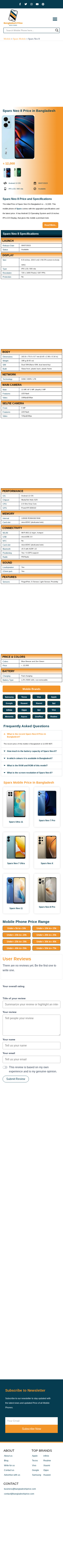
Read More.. (50, 225)
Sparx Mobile (19, 38)
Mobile (7, 38)
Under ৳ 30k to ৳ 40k (46, 941)
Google (9, 703)
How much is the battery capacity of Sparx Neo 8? (32, 751)
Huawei (24, 703)
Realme (53, 717)
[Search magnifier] (56, 30)
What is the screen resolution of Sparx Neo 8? (29, 773)
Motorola (9, 717)
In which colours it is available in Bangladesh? (29, 758)
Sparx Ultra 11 (16, 822)
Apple (54, 697)
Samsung (9, 697)
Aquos (24, 717)
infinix (9, 710)
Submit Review (15, 1078)
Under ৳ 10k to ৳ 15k (46, 928)
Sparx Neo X (47, 863)
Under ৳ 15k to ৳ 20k (17, 935)
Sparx (19, 209)
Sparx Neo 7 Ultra (16, 863)
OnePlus (39, 717)
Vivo (39, 697)
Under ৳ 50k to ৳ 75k (46, 948)
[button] (55, 19)
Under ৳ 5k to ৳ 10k (16, 928)
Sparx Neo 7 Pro (47, 820)
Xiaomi (39, 703)
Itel (53, 703)
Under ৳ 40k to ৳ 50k (17, 948)
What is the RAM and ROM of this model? (27, 765)
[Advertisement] (31, 73)
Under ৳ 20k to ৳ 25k (46, 935)
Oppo (24, 710)
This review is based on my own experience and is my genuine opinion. (33, 1069)
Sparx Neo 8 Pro (47, 907)
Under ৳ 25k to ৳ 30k (17, 941)
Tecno (24, 697)
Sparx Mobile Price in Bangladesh (29, 782)
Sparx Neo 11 (16, 908)
